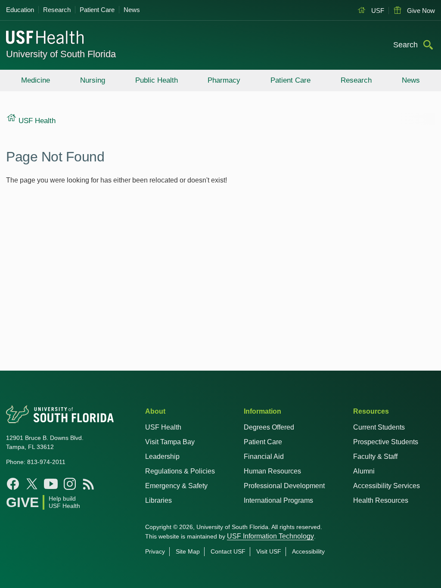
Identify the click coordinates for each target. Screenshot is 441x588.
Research (57, 9)
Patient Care (97, 9)
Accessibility (308, 551)
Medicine (35, 80)
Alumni (364, 471)
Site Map (188, 551)
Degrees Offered (269, 427)
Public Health (156, 80)
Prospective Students (385, 442)
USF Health (163, 427)
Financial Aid (264, 456)
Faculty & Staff (375, 456)
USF (377, 10)
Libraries (158, 500)
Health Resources (380, 500)
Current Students (379, 427)
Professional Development (284, 485)
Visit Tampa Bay (170, 442)
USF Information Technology (270, 536)
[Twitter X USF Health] (32, 484)
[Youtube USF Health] (51, 484)
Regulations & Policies (180, 471)
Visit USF (268, 551)
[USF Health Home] (45, 38)
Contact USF (228, 551)
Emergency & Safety (176, 485)
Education (20, 9)
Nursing (92, 80)
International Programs (278, 500)
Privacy (155, 551)
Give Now (420, 10)
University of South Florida (61, 54)
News (132, 9)
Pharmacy (224, 80)
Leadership (162, 456)
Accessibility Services (386, 485)
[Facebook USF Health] (13, 484)
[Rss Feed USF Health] (89, 484)
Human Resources (272, 471)
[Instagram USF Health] (70, 484)
